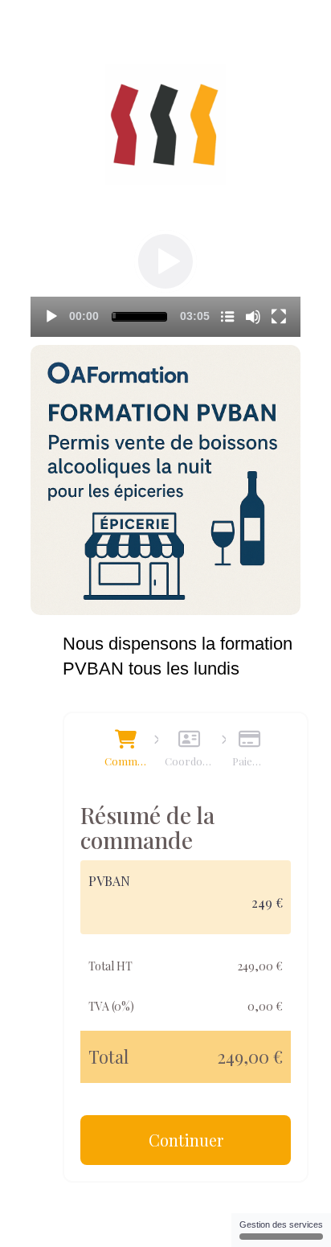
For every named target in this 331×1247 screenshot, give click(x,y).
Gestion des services (281, 1224)
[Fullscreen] (279, 317)
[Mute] (253, 317)
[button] (165, 261)
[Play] (51, 317)
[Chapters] (227, 317)
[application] (165, 261)
